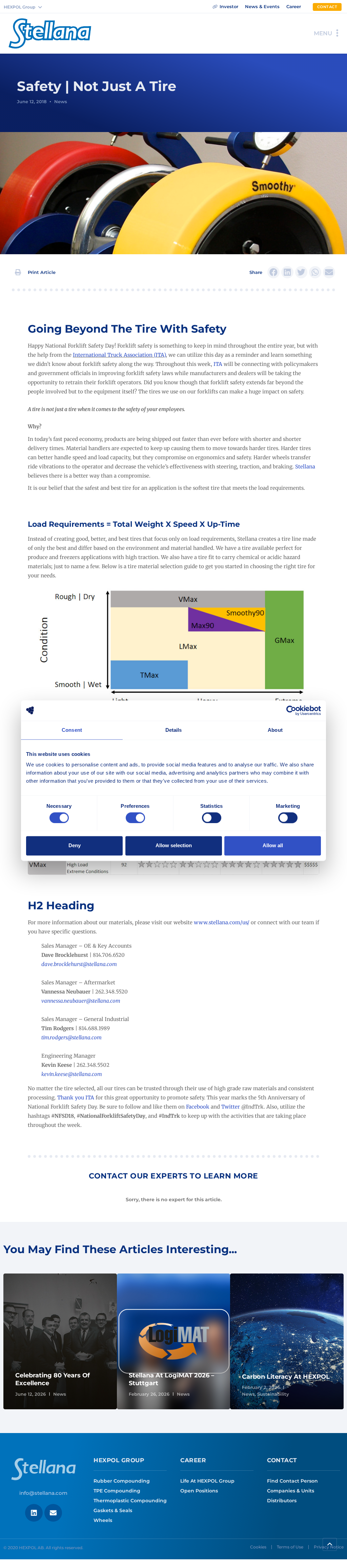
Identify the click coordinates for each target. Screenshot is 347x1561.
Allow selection (174, 846)
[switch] (135, 817)
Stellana (305, 466)
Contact (282, 1460)
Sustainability (273, 1394)
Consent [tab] (72, 730)
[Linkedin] (34, 1513)
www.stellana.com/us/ (221, 922)
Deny (74, 846)
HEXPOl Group (119, 1460)
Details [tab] (173, 730)
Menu (323, 33)
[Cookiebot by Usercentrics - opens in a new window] (291, 710)
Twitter (230, 1106)
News (60, 101)
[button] (36, 272)
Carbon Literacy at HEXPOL (286, 1376)
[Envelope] (53, 1513)
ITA (217, 364)
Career (193, 1460)
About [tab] (275, 730)
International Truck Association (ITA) (119, 355)
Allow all (273, 846)
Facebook (197, 1106)
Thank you (70, 1097)
